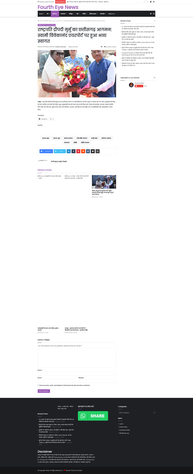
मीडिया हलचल (92, 14)
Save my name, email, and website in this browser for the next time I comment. (64, 385)
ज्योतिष (84, 14)
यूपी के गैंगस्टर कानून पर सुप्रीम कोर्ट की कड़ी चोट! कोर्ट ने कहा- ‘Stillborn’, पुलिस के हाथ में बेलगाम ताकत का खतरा (95, 2)
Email (40, 378)
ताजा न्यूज (57, 138)
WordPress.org (124, 433)
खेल (77, 14)
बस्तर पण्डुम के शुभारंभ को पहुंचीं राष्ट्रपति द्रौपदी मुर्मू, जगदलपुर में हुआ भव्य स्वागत (102, 192)
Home (41, 14)
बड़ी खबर (95, 138)
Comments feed (124, 430)
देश (47, 14)
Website (81, 378)
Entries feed (123, 427)
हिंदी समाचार (85, 142)
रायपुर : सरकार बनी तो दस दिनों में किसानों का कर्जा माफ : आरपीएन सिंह (76, 329)
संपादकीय (102, 14)
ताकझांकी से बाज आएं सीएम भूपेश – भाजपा (48, 329)
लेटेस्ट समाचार (107, 138)
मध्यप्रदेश (63, 14)
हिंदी (76, 142)
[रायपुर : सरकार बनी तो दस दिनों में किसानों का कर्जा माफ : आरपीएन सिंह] (77, 250)
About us (111, 14)
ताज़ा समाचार (69, 138)
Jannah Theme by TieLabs (74, 470)
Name (40, 370)
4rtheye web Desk (60, 46)
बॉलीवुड (71, 14)
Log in (121, 424)
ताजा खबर (46, 138)
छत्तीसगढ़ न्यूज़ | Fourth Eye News (53, 21)
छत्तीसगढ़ (54, 14)
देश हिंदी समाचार (82, 138)
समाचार (67, 142)
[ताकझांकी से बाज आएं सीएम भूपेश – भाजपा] (50, 250)
